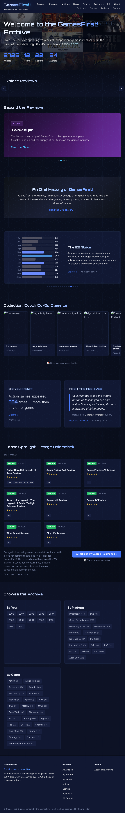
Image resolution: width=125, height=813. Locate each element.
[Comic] (61, 160)
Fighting (14, 699)
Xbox (99, 651)
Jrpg (13, 706)
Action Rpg (32, 681)
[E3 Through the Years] (66, 286)
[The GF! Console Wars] (47, 286)
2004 (51, 614)
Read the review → (78, 420)
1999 (51, 620)
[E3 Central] (66, 160)
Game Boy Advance (81, 620)
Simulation (16, 731)
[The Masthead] (62, 286)
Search (116, 8)
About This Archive (103, 769)
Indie (43, 699)
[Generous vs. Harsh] (64, 286)
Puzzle (14, 718)
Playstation (77, 645)
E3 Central (67, 798)
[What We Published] (75, 286)
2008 (11, 614)
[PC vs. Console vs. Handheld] (77, 286)
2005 (41, 614)
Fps (29, 699)
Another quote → (99, 420)
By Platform (76, 607)
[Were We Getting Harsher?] (49, 286)
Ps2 (95, 645)
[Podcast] (58, 160)
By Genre (13, 675)
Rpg (45, 718)
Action (14, 681)
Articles (66, 4)
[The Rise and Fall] (56, 286)
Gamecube (102, 626)
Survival (33, 737)
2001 (31, 620)
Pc (94, 639)
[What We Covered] (58, 286)
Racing (30, 718)
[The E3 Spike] (71, 286)
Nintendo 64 (92, 632)
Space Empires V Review (101, 470)
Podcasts (99, 4)
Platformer (36, 712)
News (76, 4)
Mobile (74, 632)
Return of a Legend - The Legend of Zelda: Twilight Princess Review (21, 503)
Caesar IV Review (96, 500)
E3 (108, 4)
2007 (21, 614)
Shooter (41, 724)
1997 (20, 626)
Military (27, 706)
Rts (12, 724)
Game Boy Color (79, 626)
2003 (11, 620)
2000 (41, 620)
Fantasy (35, 693)
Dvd (94, 614)
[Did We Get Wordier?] (69, 286)
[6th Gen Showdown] (60, 286)
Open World (16, 712)
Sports (34, 731)
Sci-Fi (25, 724)
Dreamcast (77, 614)
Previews (54, 4)
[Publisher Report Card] (51, 286)
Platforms (81, 8)
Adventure (16, 687)
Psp (73, 651)
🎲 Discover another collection (62, 363)
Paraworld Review (56, 500)
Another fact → (16, 420)
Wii (85, 651)
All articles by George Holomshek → (97, 553)
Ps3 (108, 645)
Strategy (15, 737)
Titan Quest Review (18, 533)
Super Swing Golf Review (60, 470)
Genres (93, 8)
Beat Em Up (16, 693)
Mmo (42, 706)
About (117, 4)
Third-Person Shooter (21, 743)
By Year (12, 607)
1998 (11, 626)
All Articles (67, 769)
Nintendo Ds (77, 639)
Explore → (72, 271)
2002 (21, 620)
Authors (105, 8)
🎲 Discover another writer (97, 560)
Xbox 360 (76, 657)
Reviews (41, 4)
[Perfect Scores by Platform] (73, 286)
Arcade (35, 687)
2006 (31, 614)
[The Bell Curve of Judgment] (54, 286)
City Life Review (55, 533)
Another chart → (89, 271)
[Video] (64, 160)
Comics (86, 4)
